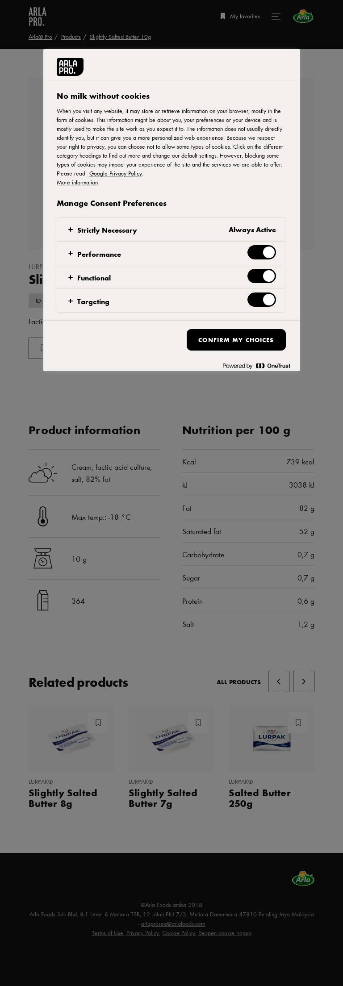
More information (77, 182)
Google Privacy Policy (115, 173)
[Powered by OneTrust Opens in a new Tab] (256, 365)
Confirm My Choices (236, 339)
